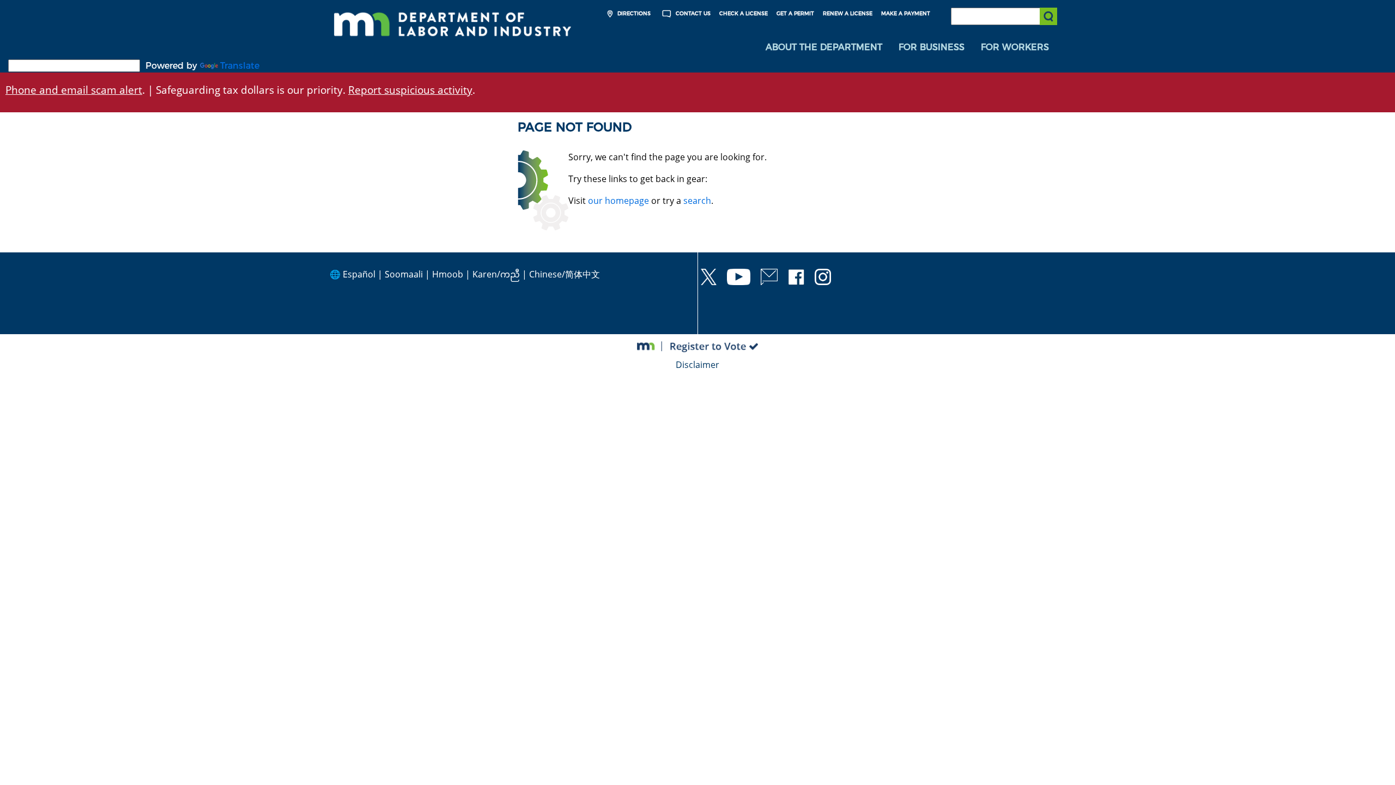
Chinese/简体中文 (564, 274)
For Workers (1015, 47)
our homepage (618, 201)
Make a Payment (905, 13)
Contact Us (692, 13)
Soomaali (404, 274)
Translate (239, 66)
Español (359, 274)
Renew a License (847, 13)
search (697, 201)
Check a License (743, 13)
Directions (633, 13)
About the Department (824, 47)
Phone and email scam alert (73, 89)
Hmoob (447, 274)
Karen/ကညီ (496, 274)
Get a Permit (795, 13)
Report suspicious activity (410, 89)
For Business (932, 47)
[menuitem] (823, 47)
